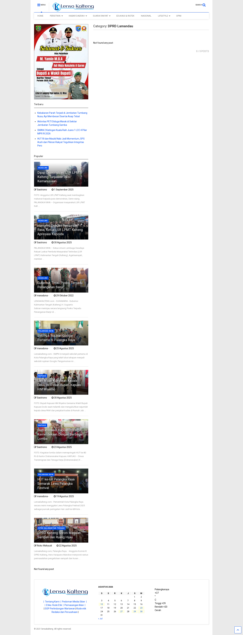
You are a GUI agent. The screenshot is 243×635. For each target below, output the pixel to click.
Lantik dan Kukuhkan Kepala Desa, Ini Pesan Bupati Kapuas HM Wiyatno (59, 385)
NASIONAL (146, 16)
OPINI (178, 16)
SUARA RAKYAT (100, 16)
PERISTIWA (55, 16)
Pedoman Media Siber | (74, 601)
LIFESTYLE (163, 16)
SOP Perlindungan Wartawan (60, 608)
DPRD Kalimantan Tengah (51, 528)
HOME (40, 16)
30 (141, 611)
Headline (43, 168)
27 (121, 611)
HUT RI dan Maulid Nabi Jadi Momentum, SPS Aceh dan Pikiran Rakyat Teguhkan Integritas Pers (61, 142)
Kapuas (42, 376)
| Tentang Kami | (52, 601)
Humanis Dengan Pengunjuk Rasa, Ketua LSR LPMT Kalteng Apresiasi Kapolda (60, 229)
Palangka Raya (46, 331)
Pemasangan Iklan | (74, 605)
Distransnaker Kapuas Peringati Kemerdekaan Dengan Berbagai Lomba (60, 434)
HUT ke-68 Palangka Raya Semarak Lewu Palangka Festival (56, 483)
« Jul (100, 618)
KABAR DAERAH (77, 16)
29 (135, 611)
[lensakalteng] (71, 9)
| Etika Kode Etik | (54, 605)
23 (141, 608)
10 (102, 604)
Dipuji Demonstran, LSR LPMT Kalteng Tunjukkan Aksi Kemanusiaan (59, 177)
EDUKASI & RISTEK (125, 16)
